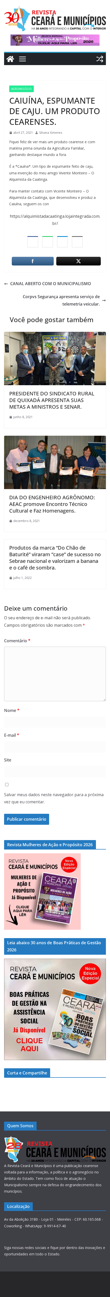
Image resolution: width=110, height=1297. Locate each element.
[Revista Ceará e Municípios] (10, 59)
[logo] (55, 1138)
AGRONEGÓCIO (21, 89)
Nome (11, 710)
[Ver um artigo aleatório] (100, 59)
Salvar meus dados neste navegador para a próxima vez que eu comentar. (54, 798)
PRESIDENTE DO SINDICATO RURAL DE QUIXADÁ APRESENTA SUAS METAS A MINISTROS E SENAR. (51, 400)
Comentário (17, 641)
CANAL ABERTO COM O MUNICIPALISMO (50, 283)
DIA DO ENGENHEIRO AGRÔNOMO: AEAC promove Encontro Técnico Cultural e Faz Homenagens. (52, 504)
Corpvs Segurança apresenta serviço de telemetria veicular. (61, 300)
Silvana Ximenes (50, 132)
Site (7, 760)
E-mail (11, 735)
